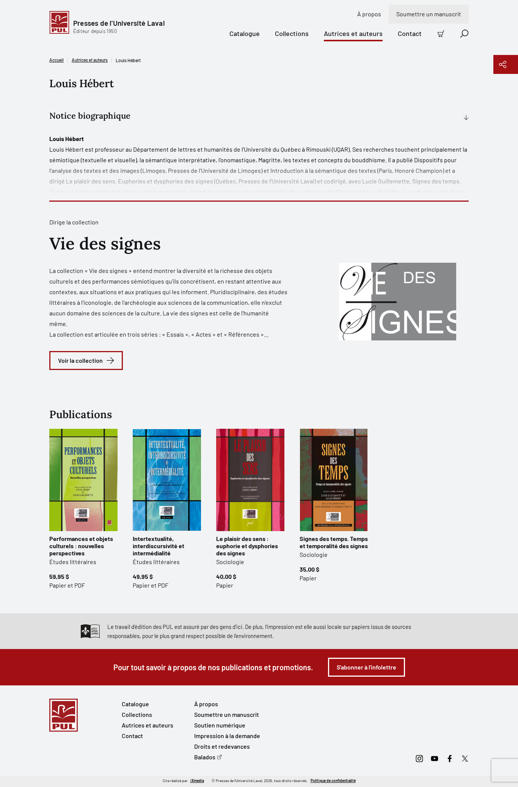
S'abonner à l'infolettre (366, 667)
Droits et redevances (222, 746)
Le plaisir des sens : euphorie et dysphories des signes (247, 546)
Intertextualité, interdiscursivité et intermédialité (158, 546)
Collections (292, 33)
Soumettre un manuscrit (428, 13)
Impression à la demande (227, 735)
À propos (369, 13)
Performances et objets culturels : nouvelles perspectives (81, 546)
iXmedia (197, 780)
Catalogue (244, 33)
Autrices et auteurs (353, 33)
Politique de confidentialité (333, 780)
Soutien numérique (219, 725)
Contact (410, 33)
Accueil (56, 60)
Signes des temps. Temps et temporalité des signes (334, 542)
